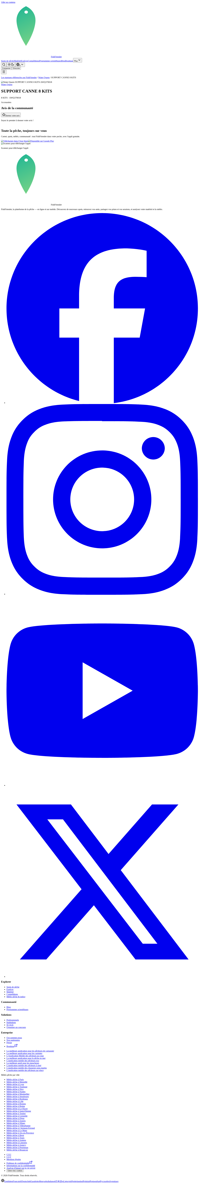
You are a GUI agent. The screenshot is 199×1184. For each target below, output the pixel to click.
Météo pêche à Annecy (16, 1145)
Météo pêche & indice (15, 997)
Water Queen (44, 77)
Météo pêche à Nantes (15, 1092)
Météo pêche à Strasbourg (17, 1096)
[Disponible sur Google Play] (41, 141)
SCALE (10, 1025)
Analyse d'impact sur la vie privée (20, 1168)
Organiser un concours (16, 1027)
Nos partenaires (13, 1040)
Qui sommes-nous (14, 1038)
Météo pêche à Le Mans (16, 1130)
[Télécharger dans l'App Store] (14, 141)
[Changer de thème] (10, 64)
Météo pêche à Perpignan (17, 1147)
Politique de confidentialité (17, 1163)
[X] (102, 976)
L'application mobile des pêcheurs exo (22, 1060)
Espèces (24, 61)
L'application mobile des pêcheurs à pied (23, 1065)
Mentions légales (13, 1159)
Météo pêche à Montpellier (17, 1094)
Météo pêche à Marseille (16, 1082)
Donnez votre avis (12, 116)
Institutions (11, 1022)
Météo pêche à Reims (15, 1106)
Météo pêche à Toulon (16, 1113)
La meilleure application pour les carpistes (24, 1053)
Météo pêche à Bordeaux (17, 1099)
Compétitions (33, 61)
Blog (63, 61)
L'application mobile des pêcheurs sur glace (25, 1070)
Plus (76, 61)
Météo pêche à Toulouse (16, 1087)
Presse (9, 1042)
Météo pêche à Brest (15, 1135)
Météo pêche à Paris (15, 1079)
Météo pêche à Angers (16, 1121)
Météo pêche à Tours (15, 1138)
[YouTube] (102, 785)
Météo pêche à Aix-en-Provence (20, 1133)
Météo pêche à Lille (14, 1101)
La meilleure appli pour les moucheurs (22, 1063)
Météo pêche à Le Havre (17, 1109)
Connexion (6, 68)
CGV (8, 1157)
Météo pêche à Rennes (16, 1104)
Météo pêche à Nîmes (15, 1123)
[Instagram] (102, 594)
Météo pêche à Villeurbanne (18, 1126)
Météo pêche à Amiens (16, 1140)
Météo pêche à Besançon (17, 1150)
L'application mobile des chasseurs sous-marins (26, 1068)
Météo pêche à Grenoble (16, 1116)
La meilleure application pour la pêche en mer (25, 1058)
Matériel (17, 61)
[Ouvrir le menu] (3, 72)
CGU (8, 1154)
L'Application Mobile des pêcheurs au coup (25, 1056)
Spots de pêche (7, 61)
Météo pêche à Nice (15, 1089)
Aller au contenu (8, 2)
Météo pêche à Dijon (15, 1118)
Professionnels (12, 1020)
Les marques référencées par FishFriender (19, 77)
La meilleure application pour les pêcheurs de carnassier (30, 1051)
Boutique (69, 61)
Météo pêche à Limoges (16, 1143)
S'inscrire (16, 68)
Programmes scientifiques (50, 61)
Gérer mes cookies (15, 1171)
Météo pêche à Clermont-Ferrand (20, 1128)
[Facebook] (102, 403)
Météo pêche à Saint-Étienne (18, 1111)
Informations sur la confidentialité (20, 1165)
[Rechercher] (3, 64)
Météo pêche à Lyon (15, 1084)
